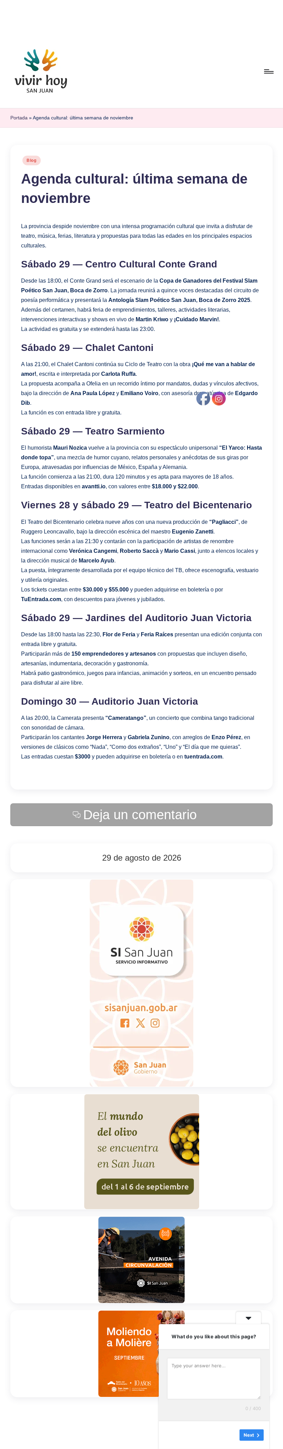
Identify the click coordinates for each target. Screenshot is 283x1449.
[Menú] (268, 71)
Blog (32, 160)
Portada (19, 117)
